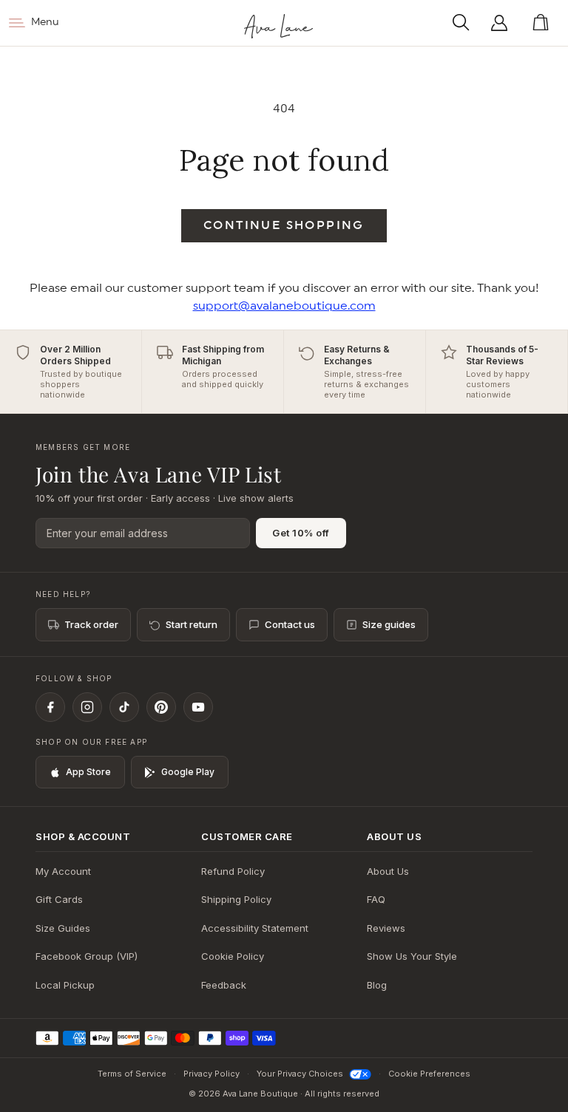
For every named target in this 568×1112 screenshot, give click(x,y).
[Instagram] (87, 707)
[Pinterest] (161, 707)
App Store (88, 771)
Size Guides (63, 928)
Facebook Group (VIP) (87, 956)
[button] (465, 23)
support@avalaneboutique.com (284, 306)
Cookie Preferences (429, 1073)
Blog (377, 985)
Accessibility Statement (254, 928)
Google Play (187, 771)
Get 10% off (301, 533)
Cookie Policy (232, 956)
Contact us (290, 624)
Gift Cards (59, 899)
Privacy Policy (211, 1073)
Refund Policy (233, 871)
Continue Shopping (284, 225)
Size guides (389, 624)
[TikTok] (124, 707)
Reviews (386, 928)
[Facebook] (50, 707)
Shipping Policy (236, 899)
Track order (91, 624)
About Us (388, 871)
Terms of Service (132, 1073)
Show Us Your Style (412, 956)
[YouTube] (198, 707)
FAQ (376, 899)
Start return (191, 624)
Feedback (223, 985)
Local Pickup (65, 985)
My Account (63, 871)
